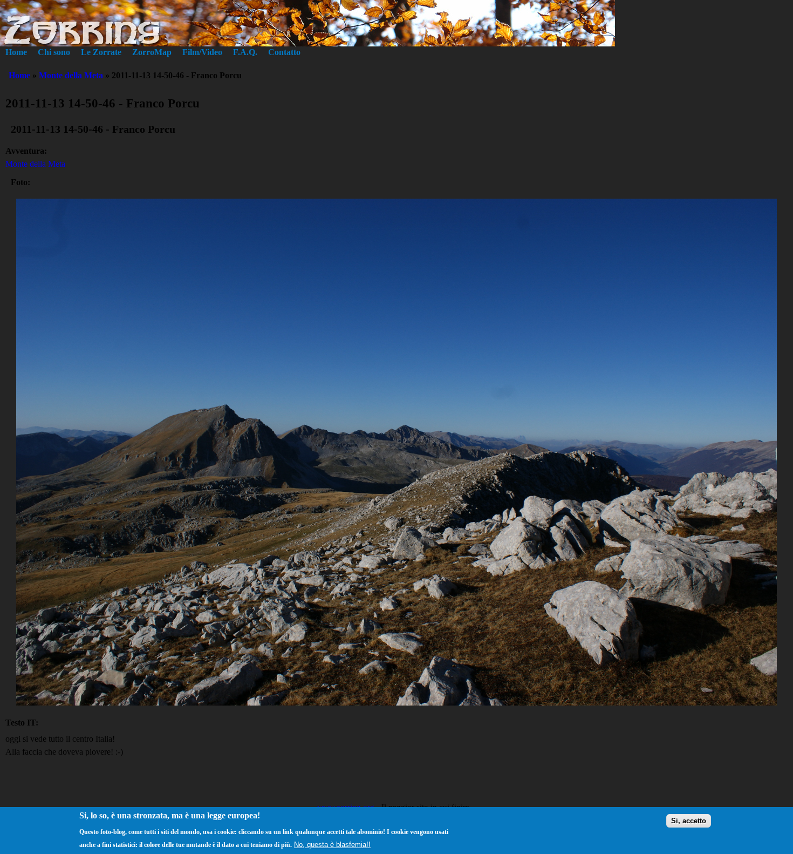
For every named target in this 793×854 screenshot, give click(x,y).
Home (16, 52)
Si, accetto (688, 821)
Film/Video (202, 52)
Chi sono (54, 52)
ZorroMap (152, 52)
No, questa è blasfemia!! (332, 844)
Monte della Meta (71, 75)
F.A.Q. (245, 52)
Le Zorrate (101, 52)
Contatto (284, 52)
